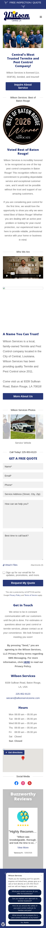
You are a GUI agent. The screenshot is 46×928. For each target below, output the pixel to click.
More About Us (23, 396)
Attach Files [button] (11, 565)
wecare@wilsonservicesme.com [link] (23, 698)
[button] (40, 17)
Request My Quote (23, 582)
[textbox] (23, 466)
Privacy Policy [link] (15, 595)
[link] (17, 17)
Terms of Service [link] (31, 595)
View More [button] (23, 847)
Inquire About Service (23, 86)
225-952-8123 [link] (23, 694)
